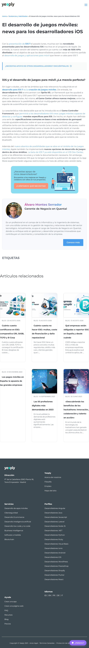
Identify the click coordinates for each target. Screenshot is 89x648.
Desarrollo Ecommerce (14, 517)
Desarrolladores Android (54, 553)
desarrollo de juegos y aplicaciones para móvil (26, 55)
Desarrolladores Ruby (53, 539)
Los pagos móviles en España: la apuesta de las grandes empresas (12, 381)
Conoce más (73, 242)
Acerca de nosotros (52, 477)
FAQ (6, 610)
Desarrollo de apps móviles (16, 508)
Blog (6, 619)
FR (54, 595)
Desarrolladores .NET (53, 531)
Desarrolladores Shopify (54, 571)
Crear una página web (13, 606)
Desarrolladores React (53, 579)
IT (62, 595)
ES (45, 595)
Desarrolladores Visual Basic (56, 544)
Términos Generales (47, 643)
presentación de (19, 44)
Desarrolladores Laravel (54, 522)
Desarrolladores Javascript (55, 517)
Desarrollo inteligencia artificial (17, 522)
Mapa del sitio (50, 491)
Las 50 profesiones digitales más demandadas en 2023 (43, 405)
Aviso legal (34, 643)
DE (58, 595)
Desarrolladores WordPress (56, 562)
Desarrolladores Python (54, 535)
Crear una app (10, 602)
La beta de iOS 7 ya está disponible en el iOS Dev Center (55, 152)
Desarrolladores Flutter (54, 575)
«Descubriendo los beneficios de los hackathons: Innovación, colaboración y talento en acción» (76, 409)
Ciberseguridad (11, 513)
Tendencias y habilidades (18, 16)
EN (50, 595)
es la (29, 89)
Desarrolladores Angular (54, 508)
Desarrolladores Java (53, 513)
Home (4, 16)
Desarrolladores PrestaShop (56, 566)
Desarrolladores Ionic (53, 548)
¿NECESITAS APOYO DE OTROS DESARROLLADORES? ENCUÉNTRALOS (37, 66)
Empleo (47, 486)
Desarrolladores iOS (52, 557)
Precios (7, 624)
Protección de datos (64, 643)
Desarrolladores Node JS (55, 526)
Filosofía (47, 482)
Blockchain (9, 539)
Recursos (8, 615)
